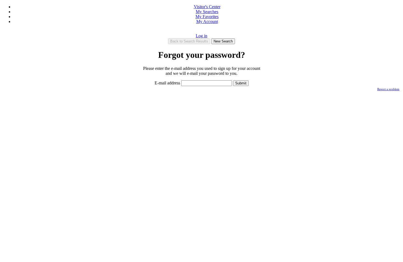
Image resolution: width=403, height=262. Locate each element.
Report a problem (388, 89)
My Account (207, 21)
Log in (201, 35)
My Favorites (206, 16)
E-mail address (168, 83)
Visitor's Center (207, 6)
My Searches (207, 11)
